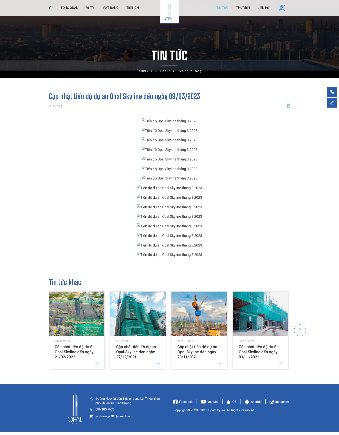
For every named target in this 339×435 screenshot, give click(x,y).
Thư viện (243, 8)
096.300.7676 (105, 409)
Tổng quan (69, 8)
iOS (234, 402)
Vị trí (90, 8)
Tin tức (222, 8)
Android (256, 402)
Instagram (282, 402)
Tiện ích (132, 8)
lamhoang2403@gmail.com (114, 416)
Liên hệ (263, 8)
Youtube (213, 402)
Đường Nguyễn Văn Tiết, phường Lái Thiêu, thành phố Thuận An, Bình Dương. (128, 401)
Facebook (186, 402)
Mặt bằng (110, 8)
